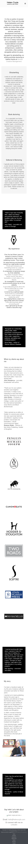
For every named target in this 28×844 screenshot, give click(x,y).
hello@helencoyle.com (16, 819)
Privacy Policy (14, 831)
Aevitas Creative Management (14, 60)
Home (14, 834)
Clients (14, 840)
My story (14, 841)
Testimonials (14, 838)
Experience (14, 837)
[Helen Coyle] (12, 3)
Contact (14, 843)
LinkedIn (14, 824)
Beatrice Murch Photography (20, 832)
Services (14, 835)
